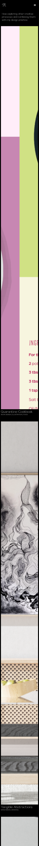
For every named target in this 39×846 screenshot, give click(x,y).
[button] (35, 5)
